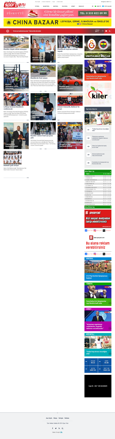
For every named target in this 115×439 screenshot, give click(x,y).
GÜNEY (88, 309)
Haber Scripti (56, 432)
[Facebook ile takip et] (52, 428)
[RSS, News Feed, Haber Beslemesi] (59, 428)
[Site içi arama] (109, 31)
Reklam (67, 418)
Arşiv (54, 1)
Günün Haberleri (46, 1)
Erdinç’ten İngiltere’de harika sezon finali (26, 31)
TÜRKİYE (89, 284)
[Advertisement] (31, 403)
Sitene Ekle (60, 1)
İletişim (61, 418)
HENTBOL (89, 258)
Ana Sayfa (37, 1)
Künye (55, 418)
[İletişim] (106, 31)
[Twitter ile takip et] (56, 428)
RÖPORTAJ (90, 334)
